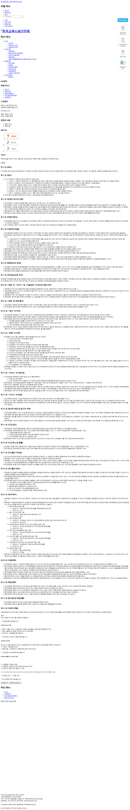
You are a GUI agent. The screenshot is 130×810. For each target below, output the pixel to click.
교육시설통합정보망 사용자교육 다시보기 (22, 59)
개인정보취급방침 (11, 95)
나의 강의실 (9, 26)
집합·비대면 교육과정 (15, 53)
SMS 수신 (16, 675)
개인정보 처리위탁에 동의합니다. (14, 652)
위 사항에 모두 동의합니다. (12, 679)
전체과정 (11, 51)
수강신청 (8, 22)
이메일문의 (12, 71)
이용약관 (8, 97)
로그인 (7, 10)
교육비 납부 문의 (14, 73)
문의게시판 (12, 69)
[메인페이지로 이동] (15, 31)
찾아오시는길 (13, 45)
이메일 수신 (7, 675)
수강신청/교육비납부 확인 (123, 45)
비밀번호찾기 (9, 93)
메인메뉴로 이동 (6, 1)
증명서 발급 (123, 56)
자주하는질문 (13, 67)
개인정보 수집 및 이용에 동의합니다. (15, 637)
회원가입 (8, 12)
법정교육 (11, 57)
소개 (6, 20)
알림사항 (8, 24)
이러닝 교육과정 (13, 55)
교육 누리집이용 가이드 (123, 33)
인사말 (10, 43)
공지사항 (11, 63)
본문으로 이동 (17, 1)
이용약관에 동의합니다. (11, 621)
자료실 (10, 65)
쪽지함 (10, 77)
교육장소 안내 (13, 47)
